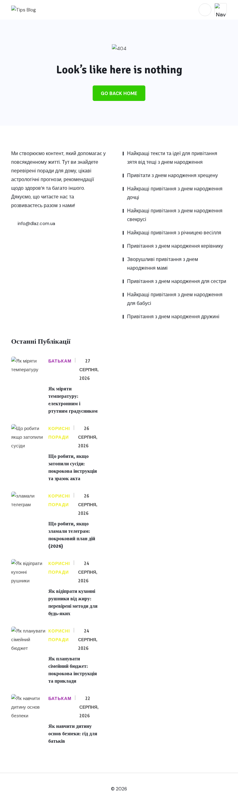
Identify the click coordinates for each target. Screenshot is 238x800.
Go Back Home (119, 93)
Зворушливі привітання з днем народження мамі (162, 263)
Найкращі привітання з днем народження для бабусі (175, 299)
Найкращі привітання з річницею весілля (174, 232)
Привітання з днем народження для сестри (176, 281)
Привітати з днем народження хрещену (172, 175)
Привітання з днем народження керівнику (175, 246)
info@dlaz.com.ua (35, 223)
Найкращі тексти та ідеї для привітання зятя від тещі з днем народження (172, 157)
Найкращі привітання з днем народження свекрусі (175, 215)
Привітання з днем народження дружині (173, 316)
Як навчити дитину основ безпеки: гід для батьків (72, 733)
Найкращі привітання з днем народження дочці (175, 193)
